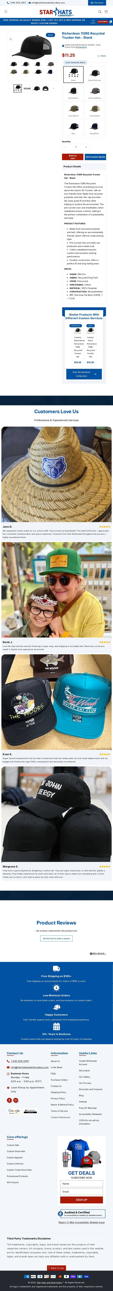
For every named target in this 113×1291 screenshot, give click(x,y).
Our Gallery (84, 1077)
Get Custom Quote (95, 157)
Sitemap (83, 1101)
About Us (55, 1061)
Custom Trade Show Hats (19, 1170)
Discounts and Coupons (91, 1089)
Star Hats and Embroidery (49, 1282)
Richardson (81, 47)
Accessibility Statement (90, 1114)
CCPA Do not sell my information (89, 1122)
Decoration (84, 1070)
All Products (13, 1182)
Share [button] (103, 56)
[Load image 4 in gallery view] (46, 88)
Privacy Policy (58, 1098)
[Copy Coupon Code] (110, 21)
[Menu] (5, 11)
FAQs (53, 1073)
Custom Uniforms (15, 1164)
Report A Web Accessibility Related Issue (82, 1222)
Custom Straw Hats (16, 1151)
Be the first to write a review (56, 938)
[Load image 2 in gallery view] (27, 88)
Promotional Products (17, 1176)
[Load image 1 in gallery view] (18, 88)
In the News (56, 1067)
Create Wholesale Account (88, 1063)
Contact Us (56, 1086)
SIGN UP (81, 1200)
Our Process (85, 1083)
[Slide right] (53, 88)
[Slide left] (10, 88)
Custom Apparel (14, 1157)
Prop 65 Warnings (88, 1108)
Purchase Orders (59, 1080)
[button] (100, 12)
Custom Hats (13, 1145)
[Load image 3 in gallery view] (36, 88)
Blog (81, 1095)
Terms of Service (59, 1111)
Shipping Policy (58, 1092)
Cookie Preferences (60, 1117)
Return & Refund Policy (62, 1104)
